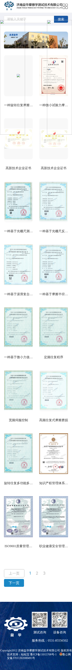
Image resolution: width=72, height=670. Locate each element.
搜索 (61, 19)
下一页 (14, 583)
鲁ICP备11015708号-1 (43, 654)
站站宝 (25, 654)
